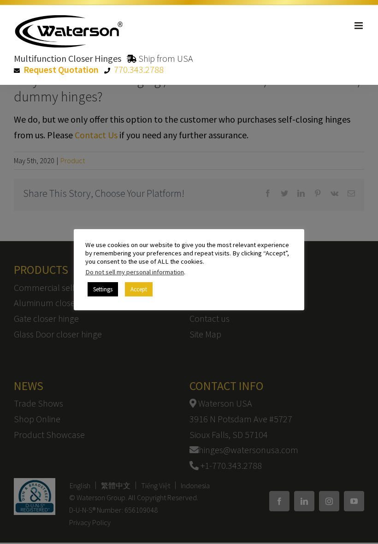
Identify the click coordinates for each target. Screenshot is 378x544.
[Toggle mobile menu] (359, 25)
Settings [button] (102, 289)
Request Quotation (61, 69)
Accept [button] (138, 289)
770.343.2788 (139, 69)
